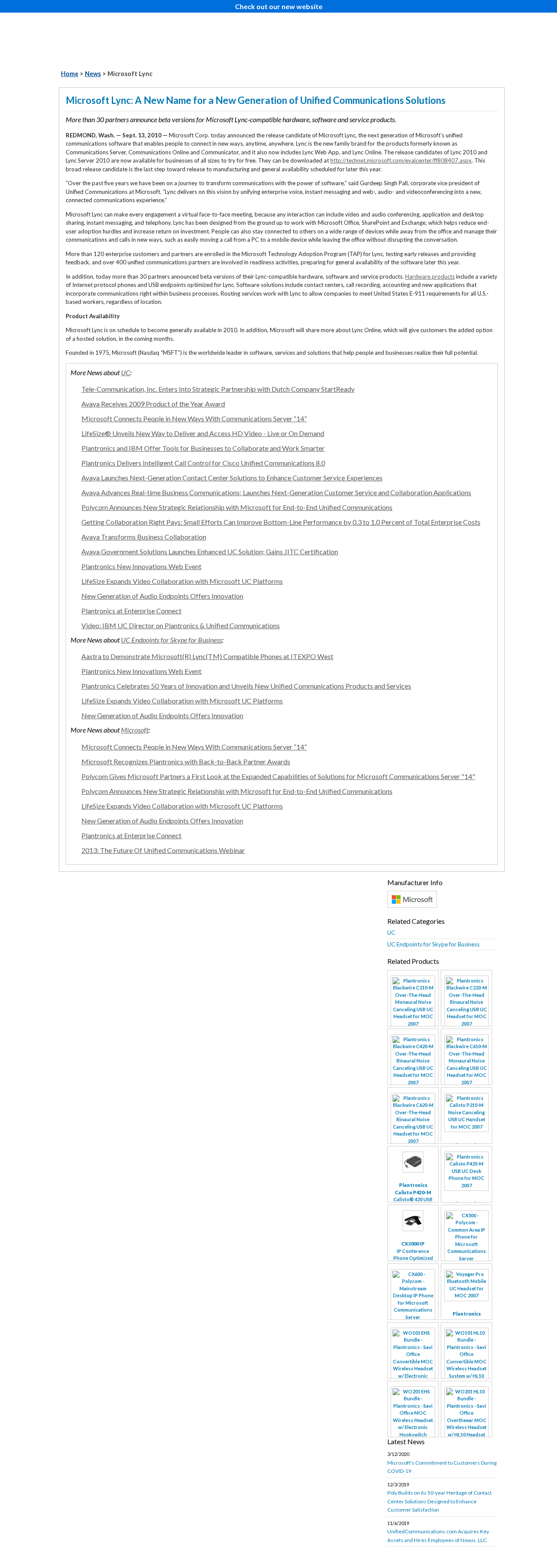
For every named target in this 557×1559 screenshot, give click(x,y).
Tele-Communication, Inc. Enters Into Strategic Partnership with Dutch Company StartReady (218, 389)
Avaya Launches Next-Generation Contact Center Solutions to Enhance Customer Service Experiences (232, 477)
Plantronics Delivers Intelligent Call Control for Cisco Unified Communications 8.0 (203, 463)
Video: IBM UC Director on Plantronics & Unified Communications (180, 625)
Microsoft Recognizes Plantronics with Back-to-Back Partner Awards (185, 761)
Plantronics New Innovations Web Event (141, 566)
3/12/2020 (442, 1462)
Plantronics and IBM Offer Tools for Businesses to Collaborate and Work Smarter (203, 448)
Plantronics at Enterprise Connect (131, 610)
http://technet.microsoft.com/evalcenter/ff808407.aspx (401, 160)
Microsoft (134, 730)
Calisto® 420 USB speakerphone (413, 1195)
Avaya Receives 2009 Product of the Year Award (153, 404)
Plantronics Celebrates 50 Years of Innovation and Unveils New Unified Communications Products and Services (246, 686)
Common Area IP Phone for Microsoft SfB (466, 1287)
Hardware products (430, 276)
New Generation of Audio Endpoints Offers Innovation (162, 596)
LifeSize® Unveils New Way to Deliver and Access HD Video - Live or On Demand (202, 433)
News (93, 73)
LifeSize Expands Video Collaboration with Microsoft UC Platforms (182, 581)
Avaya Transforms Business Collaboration (143, 537)
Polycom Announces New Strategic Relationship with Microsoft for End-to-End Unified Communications (237, 507)
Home (69, 73)
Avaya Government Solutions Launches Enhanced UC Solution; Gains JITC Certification (209, 551)
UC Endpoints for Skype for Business (171, 640)
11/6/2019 (438, 1531)
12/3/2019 (439, 1497)
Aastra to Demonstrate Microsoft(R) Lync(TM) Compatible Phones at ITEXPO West (207, 656)
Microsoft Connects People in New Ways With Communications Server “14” (194, 418)
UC (125, 372)
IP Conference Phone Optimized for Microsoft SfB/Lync (413, 1258)
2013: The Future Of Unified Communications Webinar (163, 850)
